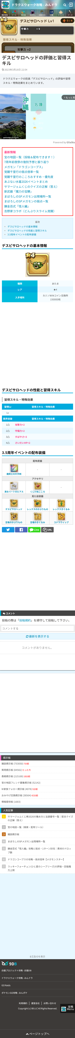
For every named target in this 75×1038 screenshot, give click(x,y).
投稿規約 (25, 620)
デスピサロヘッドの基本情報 (23, 226)
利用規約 (23, 1003)
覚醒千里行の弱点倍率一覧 (21, 172)
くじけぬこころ (37, 491)
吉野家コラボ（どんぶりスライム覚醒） (30, 211)
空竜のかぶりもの (13, 522)
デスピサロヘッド (13, 509)
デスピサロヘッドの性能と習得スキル (27, 230)
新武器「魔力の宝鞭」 (18, 191)
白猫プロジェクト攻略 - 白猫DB (16, 970)
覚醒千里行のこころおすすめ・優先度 (28, 177)
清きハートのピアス (13, 491)
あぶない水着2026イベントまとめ (26, 181)
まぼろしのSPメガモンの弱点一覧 (26, 201)
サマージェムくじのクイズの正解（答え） (31, 186)
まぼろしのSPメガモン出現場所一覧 (27, 196)
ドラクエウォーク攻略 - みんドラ (34, 4)
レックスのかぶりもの (37, 509)
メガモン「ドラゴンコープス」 (24, 167)
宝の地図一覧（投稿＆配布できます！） (30, 157)
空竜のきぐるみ (37, 522)
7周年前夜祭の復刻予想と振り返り (26, 162)
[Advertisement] (37, 344)
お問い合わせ (49, 1003)
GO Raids (6, 985)
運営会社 (35, 1003)
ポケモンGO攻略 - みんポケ (14, 992)
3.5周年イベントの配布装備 (22, 234)
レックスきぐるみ (61, 509)
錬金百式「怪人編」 (17, 206)
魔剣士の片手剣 (14, 473)
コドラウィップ (61, 522)
